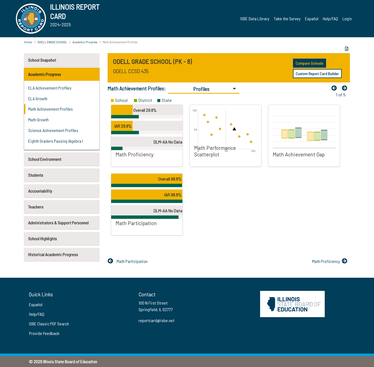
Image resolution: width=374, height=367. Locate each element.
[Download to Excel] (346, 48)
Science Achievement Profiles (53, 130)
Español (311, 18)
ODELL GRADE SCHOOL (52, 42)
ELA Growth (37, 98)
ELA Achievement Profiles (49, 87)
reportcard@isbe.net (156, 320)
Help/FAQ (330, 18)
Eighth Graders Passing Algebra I (55, 141)
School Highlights (42, 238)
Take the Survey (287, 18)
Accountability (40, 190)
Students (35, 174)
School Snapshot (42, 59)
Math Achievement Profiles (50, 108)
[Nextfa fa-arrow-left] (346, 88)
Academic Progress (44, 74)
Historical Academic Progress (53, 254)
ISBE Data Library (254, 18)
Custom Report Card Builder (317, 73)
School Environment (44, 159)
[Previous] (335, 88)
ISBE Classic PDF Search (49, 323)
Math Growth (38, 119)
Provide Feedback (44, 333)
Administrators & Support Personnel (58, 222)
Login (347, 18)
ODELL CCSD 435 (131, 71)
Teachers (36, 206)
